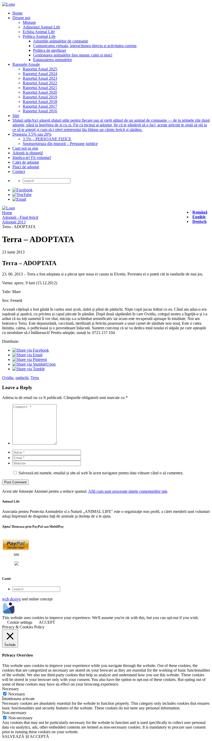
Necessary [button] (10, 689)
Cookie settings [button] (19, 622)
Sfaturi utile (111, 125)
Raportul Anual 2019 (40, 97)
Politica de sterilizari (49, 50)
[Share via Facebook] (30, 350)
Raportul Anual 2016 (40, 111)
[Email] (19, 199)
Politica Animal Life (39, 36)
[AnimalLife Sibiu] (8, 4)
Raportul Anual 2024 (40, 73)
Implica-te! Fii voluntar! (31, 157)
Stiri (15, 115)
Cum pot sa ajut (25, 148)
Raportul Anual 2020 (40, 92)
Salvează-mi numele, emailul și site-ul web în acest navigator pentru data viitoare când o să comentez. (101, 473)
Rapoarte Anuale (26, 64)
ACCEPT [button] (47, 622)
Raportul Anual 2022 (40, 83)
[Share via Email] (27, 355)
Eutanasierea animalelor (52, 59)
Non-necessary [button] (14, 712)
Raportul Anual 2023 (40, 78)
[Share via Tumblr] (28, 369)
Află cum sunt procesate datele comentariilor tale (127, 491)
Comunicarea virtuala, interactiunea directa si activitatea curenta (85, 45)
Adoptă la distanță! (27, 153)
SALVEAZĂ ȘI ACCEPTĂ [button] (25, 736)
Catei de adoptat (25, 162)
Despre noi (21, 18)
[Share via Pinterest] (29, 359)
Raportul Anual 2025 (40, 69)
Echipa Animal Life (39, 32)
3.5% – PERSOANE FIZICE (47, 139)
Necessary (16, 694)
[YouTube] (22, 194)
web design (11, 598)
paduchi (22, 377)
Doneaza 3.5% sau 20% (31, 134)
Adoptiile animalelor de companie (60, 41)
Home (17, 13)
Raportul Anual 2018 (40, 101)
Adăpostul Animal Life (41, 27)
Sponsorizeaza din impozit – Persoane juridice (60, 143)
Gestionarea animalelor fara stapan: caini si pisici (72, 55)
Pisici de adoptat (25, 167)
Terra (35, 377)
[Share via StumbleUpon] (34, 364)
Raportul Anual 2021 (40, 87)
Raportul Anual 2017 (40, 106)
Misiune (29, 22)
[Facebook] (22, 190)
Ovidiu (7, 377)
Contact (18, 171)
